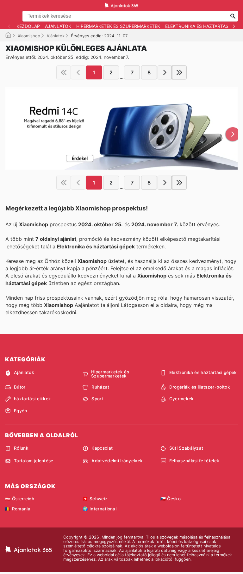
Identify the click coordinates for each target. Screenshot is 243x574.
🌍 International (99, 508)
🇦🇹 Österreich (19, 498)
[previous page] (78, 72)
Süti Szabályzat (186, 448)
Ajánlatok (58, 26)
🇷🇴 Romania (17, 508)
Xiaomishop (29, 35)
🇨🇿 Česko (170, 498)
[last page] (179, 72)
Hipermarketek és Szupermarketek (118, 26)
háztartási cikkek (32, 398)
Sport (97, 398)
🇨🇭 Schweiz (95, 498)
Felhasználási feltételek (194, 460)
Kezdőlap (28, 26)
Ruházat (100, 387)
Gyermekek (181, 398)
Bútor (20, 387)
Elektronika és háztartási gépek (203, 372)
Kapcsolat (102, 448)
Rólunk (21, 448)
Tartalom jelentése (33, 460)
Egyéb (21, 410)
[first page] (63, 72)
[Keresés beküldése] (233, 16)
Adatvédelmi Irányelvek (117, 460)
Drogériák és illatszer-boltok (199, 387)
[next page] (165, 72)
